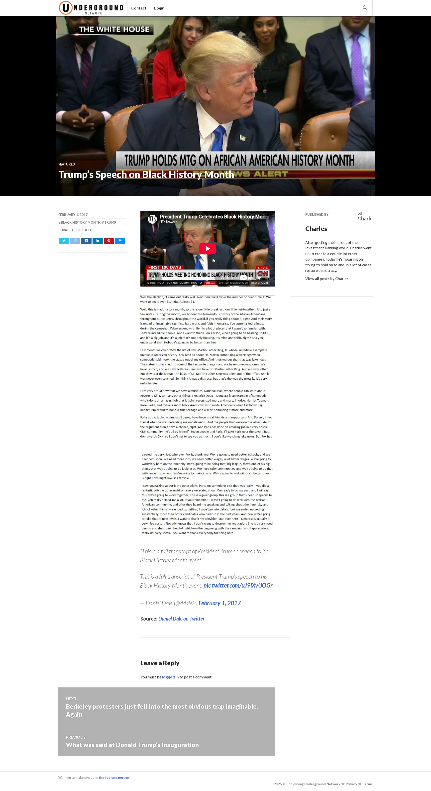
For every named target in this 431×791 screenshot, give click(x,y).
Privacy (351, 784)
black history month (81, 222)
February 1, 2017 (220, 603)
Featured (66, 164)
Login (159, 7)
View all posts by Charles (326, 278)
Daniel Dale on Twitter (181, 619)
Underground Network (322, 784)
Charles (316, 228)
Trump (110, 222)
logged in (170, 676)
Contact (138, 7)
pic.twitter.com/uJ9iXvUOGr (238, 585)
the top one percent (115, 778)
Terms (367, 784)
